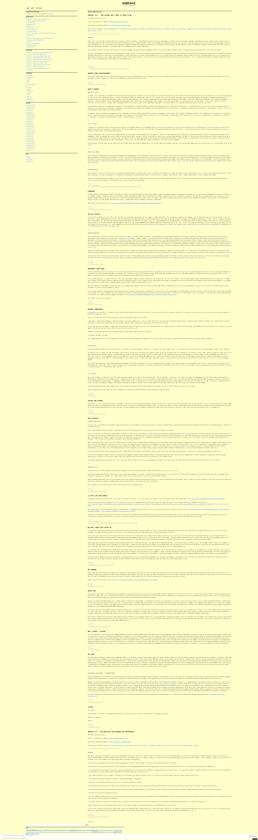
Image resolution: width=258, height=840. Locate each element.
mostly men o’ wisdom (211, 28)
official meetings (30, 91)
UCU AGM (91, 654)
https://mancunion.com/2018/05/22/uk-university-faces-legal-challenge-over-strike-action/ (177, 504)
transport (98, 649)
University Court (34, 834)
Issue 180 (51, 832)
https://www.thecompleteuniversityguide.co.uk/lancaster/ (208, 498)
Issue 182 (59, 832)
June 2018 (29, 135)
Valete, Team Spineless (31, 29)
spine (229, 28)
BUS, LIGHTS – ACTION (96, 631)
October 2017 (29, 149)
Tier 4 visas (137, 186)
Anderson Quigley (94, 186)
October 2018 (29, 131)
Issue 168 (100, 830)
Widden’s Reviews (30, 34)
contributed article (30, 77)
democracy (168, 28)
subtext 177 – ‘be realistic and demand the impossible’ (111, 732)
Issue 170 (108, 830)
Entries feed (29, 158)
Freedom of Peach (30, 47)
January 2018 (29, 143)
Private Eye (124, 522)
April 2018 (29, 138)
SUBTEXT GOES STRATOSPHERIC (99, 73)
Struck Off (29, 41)
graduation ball (110, 522)
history (28, 80)
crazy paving (182, 28)
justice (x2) (145, 745)
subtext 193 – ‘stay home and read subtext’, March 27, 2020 (38, 57)
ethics (94, 264)
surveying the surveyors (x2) (155, 28)
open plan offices (108, 565)
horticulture (137, 745)
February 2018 (30, 142)
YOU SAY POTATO (94, 214)
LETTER (90, 707)
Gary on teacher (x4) (133, 28)
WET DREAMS (92, 570)
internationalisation (118, 68)
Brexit (98, 68)
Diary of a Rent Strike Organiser (33, 43)
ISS (86, 830)
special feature (96, 185)
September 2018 (30, 133)
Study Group (132, 186)
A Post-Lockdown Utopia (32, 31)
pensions (106, 832)
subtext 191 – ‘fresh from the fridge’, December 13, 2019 (38, 61)
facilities (64, 830)
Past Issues (39, 8)
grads (158, 745)
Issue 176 (34, 832)
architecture (93, 522)
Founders (99, 209)
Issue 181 (54, 832)
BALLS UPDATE (93, 418)
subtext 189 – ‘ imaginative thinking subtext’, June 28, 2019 (38, 64)
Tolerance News (30, 26)
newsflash (29, 87)
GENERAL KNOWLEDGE (95, 309)
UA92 (100, 84)
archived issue (30, 75)
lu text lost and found (95, 521)
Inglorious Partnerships (31, 45)
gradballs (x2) (191, 28)
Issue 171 (113, 830)
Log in (28, 156)
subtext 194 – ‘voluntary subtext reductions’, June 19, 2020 (38, 56)
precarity (127, 68)
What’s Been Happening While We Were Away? (36, 20)
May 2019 (29, 121)
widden (190, 745)
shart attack (184, 745)
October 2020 (29, 108)
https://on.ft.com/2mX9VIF (127, 238)
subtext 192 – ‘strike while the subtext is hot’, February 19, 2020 (39, 59)
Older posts (90, 821)
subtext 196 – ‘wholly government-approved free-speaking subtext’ (40, 52)
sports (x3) (106, 745)
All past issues (30, 70)
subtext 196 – (39, 38)
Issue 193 (77, 832)
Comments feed (30, 159)
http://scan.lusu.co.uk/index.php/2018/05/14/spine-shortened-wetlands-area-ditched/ (132, 580)
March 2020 (29, 112)
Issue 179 (47, 832)
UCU (102, 702)
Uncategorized (30, 99)
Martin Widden (101, 832)
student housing (132, 522)
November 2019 (30, 117)
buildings (153, 745)
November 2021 (30, 105)
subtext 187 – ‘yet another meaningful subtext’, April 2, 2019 (39, 68)
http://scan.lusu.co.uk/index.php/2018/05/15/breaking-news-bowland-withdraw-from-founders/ (135, 203)
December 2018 (30, 128)
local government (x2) (117, 745)
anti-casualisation (94, 68)
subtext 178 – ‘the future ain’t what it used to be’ (110, 15)
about (32, 8)
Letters (28, 36)
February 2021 (30, 107)
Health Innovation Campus (95, 565)
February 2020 (30, 114)
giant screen (104, 626)
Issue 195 (84, 832)
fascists (67, 830)
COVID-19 (46, 830)
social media (96, 84)
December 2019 (30, 115)
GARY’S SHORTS (93, 89)
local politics (100, 491)
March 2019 (29, 124)
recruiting (29, 93)
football (99, 186)
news (92, 83)
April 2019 (29, 122)
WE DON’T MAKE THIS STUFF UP (99, 527)
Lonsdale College (108, 209)
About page (51, 13)
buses (89, 30)
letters (92, 725)
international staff (111, 68)
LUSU (101, 304)
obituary (28, 89)
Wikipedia (104, 84)
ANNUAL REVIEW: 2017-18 (34, 830)
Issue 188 (62, 832)
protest (109, 832)
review (28, 94)
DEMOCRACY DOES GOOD (96, 269)
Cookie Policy (24, 838)
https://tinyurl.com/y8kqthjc (168, 683)
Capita (92, 264)
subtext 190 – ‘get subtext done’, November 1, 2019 (37, 63)
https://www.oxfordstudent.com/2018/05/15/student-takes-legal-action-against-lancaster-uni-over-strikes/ (119, 504)
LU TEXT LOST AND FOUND (97, 496)
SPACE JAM (92, 591)
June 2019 (29, 119)
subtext (129, 3)
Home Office (115, 186)
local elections (97, 304)
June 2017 (29, 150)
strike (128, 522)
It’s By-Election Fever (31, 22)
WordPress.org (30, 161)
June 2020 (29, 110)
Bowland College (94, 209)
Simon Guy (127, 186)
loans (173, 745)
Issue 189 (66, 832)
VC (39, 834)
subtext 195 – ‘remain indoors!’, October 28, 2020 (36, 54)
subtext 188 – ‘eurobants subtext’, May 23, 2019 (36, 66)
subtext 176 (93, 312)
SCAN (102, 586)
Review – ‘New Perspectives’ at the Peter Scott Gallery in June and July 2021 (42, 33)
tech (126, 745)
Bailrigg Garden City (31, 24)
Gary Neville (110, 186)
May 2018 (29, 136)
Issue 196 (88, 832)
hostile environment (104, 68)
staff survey (102, 264)
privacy (112, 565)
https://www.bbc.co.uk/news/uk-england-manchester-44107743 (118, 511)
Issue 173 (117, 830)
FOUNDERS (91, 191)
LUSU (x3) (174, 28)
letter (100, 30)
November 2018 (30, 129)
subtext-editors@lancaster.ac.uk (119, 21)
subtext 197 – (38, 19)
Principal (123, 186)
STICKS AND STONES (95, 401)
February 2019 (30, 126)
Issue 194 (81, 832)
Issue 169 (104, 830)
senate (130, 745)
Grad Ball (92, 491)
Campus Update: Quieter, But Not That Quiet (35, 40)
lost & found (200, 28)
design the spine (99, 413)
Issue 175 (29, 832)
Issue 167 (95, 830)
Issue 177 (104, 816)
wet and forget (222, 28)
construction (93, 413)
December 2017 (30, 145)
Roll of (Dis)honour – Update (32, 27)
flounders (143, 28)
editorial (92, 67)
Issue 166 (90, 830)
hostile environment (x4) (110, 28)
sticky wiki (122, 28)
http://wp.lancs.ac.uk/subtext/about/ (120, 25)
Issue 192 (73, 832)
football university (104, 186)
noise (177, 745)
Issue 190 (69, 832)
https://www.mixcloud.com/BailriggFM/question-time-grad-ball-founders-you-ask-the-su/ (151, 294)
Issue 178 (124, 68)
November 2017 (30, 147)
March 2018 (29, 140)
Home (28, 8)
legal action (119, 522)
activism (168, 745)
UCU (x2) (94, 30)
